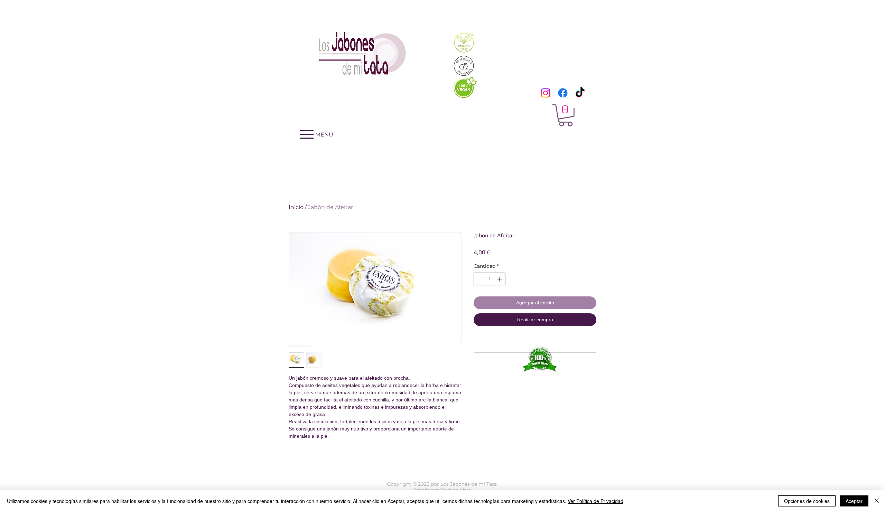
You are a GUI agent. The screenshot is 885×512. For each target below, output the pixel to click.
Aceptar (854, 500)
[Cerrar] (877, 500)
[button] (565, 115)
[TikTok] (580, 93)
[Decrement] (479, 279)
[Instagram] (545, 93)
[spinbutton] (489, 279)
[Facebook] (563, 93)
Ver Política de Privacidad (595, 500)
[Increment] (500, 279)
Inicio (296, 207)
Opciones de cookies (807, 500)
